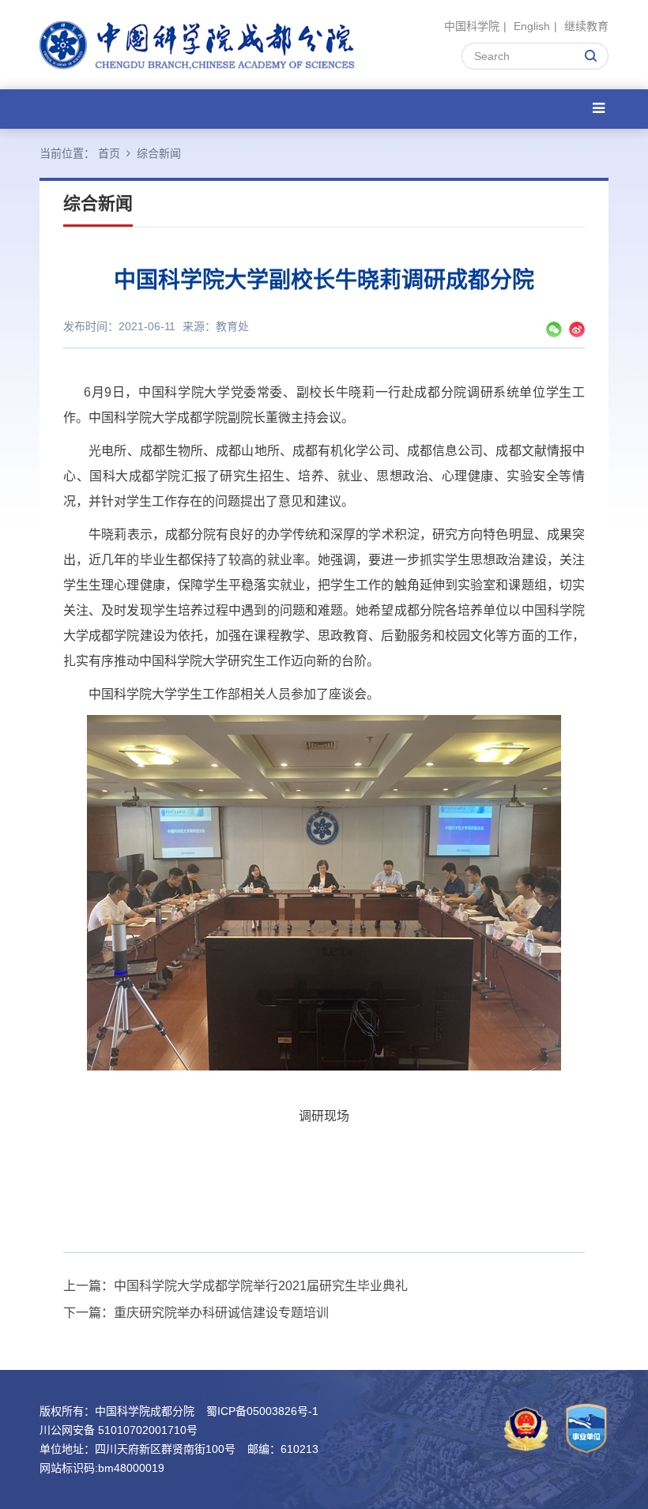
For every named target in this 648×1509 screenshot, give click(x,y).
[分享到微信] (554, 329)
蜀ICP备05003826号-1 (262, 1411)
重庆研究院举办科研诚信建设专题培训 (221, 1312)
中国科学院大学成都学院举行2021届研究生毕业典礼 (261, 1286)
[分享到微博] (577, 329)
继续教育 (586, 26)
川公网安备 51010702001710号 (119, 1430)
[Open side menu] (599, 108)
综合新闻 (159, 153)
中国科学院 (471, 26)
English (532, 26)
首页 (109, 153)
